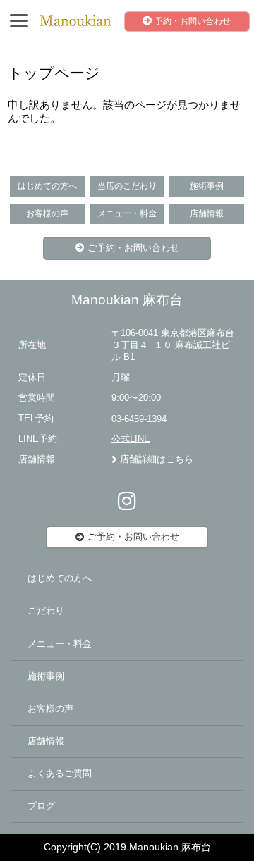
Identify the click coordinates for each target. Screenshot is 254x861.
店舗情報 (207, 213)
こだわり (46, 611)
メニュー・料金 (127, 213)
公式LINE (130, 439)
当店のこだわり (127, 186)
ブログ (41, 806)
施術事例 (207, 186)
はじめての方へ (47, 186)
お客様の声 (47, 213)
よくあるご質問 (60, 774)
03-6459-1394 (139, 419)
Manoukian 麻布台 (127, 299)
